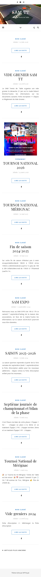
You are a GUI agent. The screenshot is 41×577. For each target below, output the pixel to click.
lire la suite (20, 50)
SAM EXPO (20, 302)
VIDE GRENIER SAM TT (20, 76)
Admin (15, 42)
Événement (20, 159)
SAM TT (20, 12)
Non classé (20, 39)
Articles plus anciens (15, 550)
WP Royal (26, 573)
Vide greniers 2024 (20, 513)
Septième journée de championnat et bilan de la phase (20, 408)
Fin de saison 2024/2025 (20, 248)
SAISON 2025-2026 (20, 353)
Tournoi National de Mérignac (20, 463)
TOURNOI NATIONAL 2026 (20, 165)
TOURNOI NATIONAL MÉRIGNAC (20, 207)
